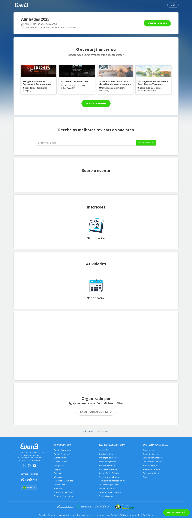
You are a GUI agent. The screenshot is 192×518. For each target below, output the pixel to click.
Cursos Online (60, 484)
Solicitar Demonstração (153, 458)
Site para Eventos (106, 488)
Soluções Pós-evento (108, 469)
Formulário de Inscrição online (112, 481)
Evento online (60, 458)
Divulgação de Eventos (108, 458)
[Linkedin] (24, 466)
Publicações (104, 450)
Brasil (29, 487)
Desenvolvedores (151, 473)
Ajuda (145, 477)
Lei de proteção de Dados (105, 515)
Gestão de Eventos (107, 465)
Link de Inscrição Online (109, 484)
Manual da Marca (66, 515)
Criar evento (148, 450)
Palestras (58, 488)
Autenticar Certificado (152, 469)
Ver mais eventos (96, 103)
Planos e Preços (150, 465)
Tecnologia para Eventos (109, 477)
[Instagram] (29, 466)
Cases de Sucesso (151, 454)
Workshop (58, 477)
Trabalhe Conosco (47, 515)
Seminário (58, 473)
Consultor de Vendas (152, 461)
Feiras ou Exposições (63, 496)
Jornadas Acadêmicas (63, 481)
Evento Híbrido (60, 461)
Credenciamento (106, 496)
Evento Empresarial (62, 450)
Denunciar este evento (97, 431)
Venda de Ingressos (107, 461)
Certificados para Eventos (110, 492)
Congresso (59, 465)
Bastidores (148, 515)
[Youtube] (34, 466)
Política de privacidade (130, 515)
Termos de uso (84, 515)
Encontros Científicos (63, 492)
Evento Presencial (62, 454)
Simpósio (58, 469)
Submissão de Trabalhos (109, 473)
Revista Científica (106, 454)
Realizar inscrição (157, 23)
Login (173, 5)
